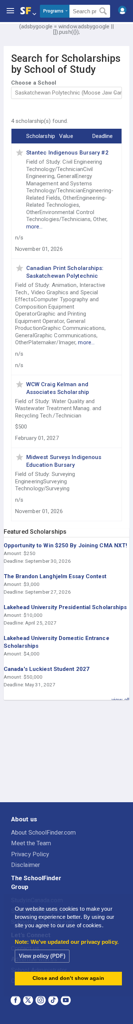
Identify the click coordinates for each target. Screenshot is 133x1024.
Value (66, 136)
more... (34, 226)
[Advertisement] (66, 751)
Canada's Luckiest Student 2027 (46, 669)
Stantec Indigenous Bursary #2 (67, 152)
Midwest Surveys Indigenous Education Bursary (64, 461)
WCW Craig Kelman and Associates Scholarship (57, 388)
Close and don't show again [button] (68, 978)
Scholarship (40, 136)
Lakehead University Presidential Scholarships (65, 607)
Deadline (102, 136)
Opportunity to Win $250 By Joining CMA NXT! (65, 545)
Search (103, 11)
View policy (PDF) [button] (42, 956)
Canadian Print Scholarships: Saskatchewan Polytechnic (65, 272)
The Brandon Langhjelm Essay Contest (55, 576)
